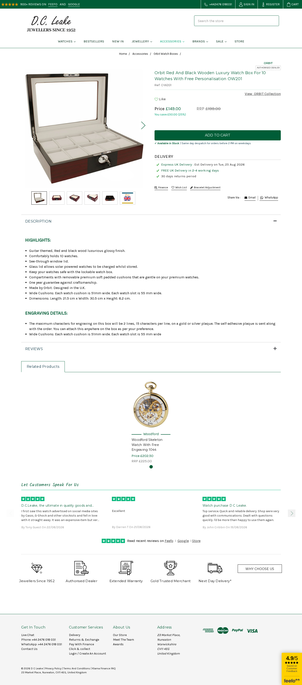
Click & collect (79, 649)
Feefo (169, 541)
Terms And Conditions (76, 668)
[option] (84, 128)
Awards (118, 644)
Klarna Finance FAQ (104, 668)
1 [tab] (151, 466)
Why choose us (259, 569)
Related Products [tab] (43, 366)
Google (183, 541)
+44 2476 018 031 (44, 640)
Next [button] (143, 125)
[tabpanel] (151, 420)
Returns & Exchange (84, 640)
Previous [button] (10, 513)
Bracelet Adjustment (207, 187)
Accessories (170, 41)
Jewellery (140, 41)
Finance (163, 187)
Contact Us (29, 649)
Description (38, 221)
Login (73, 653)
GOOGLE (74, 4)
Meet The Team (123, 640)
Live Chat (27, 635)
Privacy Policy (53, 668)
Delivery (74, 635)
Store (239, 41)
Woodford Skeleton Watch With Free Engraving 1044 (147, 445)
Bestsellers (94, 41)
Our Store (120, 635)
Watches (65, 41)
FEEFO (52, 4)
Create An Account (92, 653)
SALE (220, 41)
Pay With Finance (81, 644)
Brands (198, 41)
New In (118, 41)
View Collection (263, 94)
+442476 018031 (220, 4)
